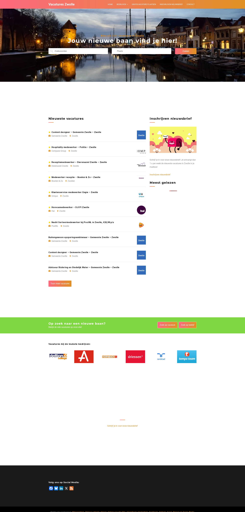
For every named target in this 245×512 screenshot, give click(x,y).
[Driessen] (135, 356)
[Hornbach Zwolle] (109, 356)
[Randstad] (161, 356)
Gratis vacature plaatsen (144, 4)
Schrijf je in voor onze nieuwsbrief (122, 426)
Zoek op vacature (167, 325)
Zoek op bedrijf (187, 325)
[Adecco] (84, 356)
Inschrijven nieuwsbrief (171, 4)
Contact (191, 4)
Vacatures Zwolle (61, 4)
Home (110, 4)
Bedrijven (121, 4)
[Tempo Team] (187, 356)
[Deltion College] (58, 356)
